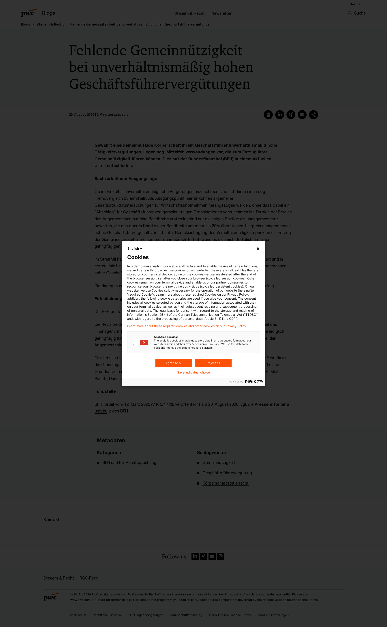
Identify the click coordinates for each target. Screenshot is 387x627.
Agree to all (174, 363)
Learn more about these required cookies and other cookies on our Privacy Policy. (187, 326)
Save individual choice (193, 372)
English (133, 248)
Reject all (213, 363)
